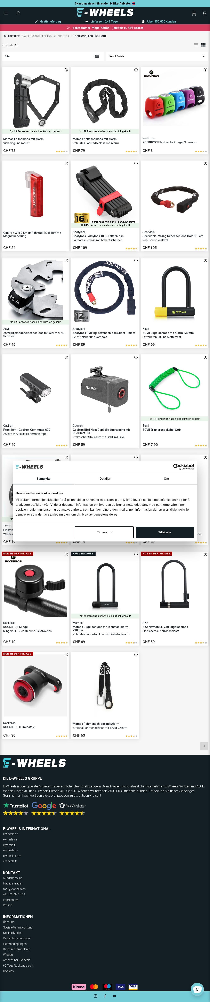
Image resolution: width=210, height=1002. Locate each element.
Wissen (8, 954)
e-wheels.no (10, 834)
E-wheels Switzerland (37, 36)
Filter (7, 56)
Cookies (8, 971)
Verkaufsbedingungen (17, 938)
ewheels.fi (9, 845)
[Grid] (203, 44)
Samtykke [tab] (44, 478)
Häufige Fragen (13, 883)
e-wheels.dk (10, 850)
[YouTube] (114, 997)
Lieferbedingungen (15, 943)
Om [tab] (166, 478)
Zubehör (63, 36)
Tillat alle (164, 532)
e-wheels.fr (10, 861)
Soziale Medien (12, 932)
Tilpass (102, 532)
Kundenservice (12, 878)
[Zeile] (196, 44)
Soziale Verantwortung (17, 927)
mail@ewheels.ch (14, 889)
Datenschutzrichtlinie (16, 949)
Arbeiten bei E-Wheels (16, 960)
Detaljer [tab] (105, 478)
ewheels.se (10, 839)
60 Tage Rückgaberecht (18, 965)
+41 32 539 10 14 (14, 894)
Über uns (9, 922)
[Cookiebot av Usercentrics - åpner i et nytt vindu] (176, 467)
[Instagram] (95, 997)
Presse (7, 905)
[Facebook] (105, 997)
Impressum (10, 899)
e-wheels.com (12, 855)
